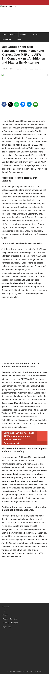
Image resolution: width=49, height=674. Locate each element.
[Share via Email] (35, 104)
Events (35, 35)
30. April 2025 (8, 69)
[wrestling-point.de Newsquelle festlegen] (24, 117)
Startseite (6, 607)
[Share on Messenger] (22, 104)
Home (4, 35)
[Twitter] (24, 2)
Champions (6, 40)
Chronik (5, 615)
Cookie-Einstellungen (10, 623)
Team (5, 611)
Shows (23, 35)
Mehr (19, 40)
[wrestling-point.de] (8, 6)
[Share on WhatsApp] (16, 104)
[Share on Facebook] (4, 104)
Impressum (7, 627)
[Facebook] (19, 2)
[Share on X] (10, 104)
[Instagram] (29, 2)
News (12, 35)
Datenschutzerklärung (10, 619)
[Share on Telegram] (29, 104)
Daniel (19, 69)
